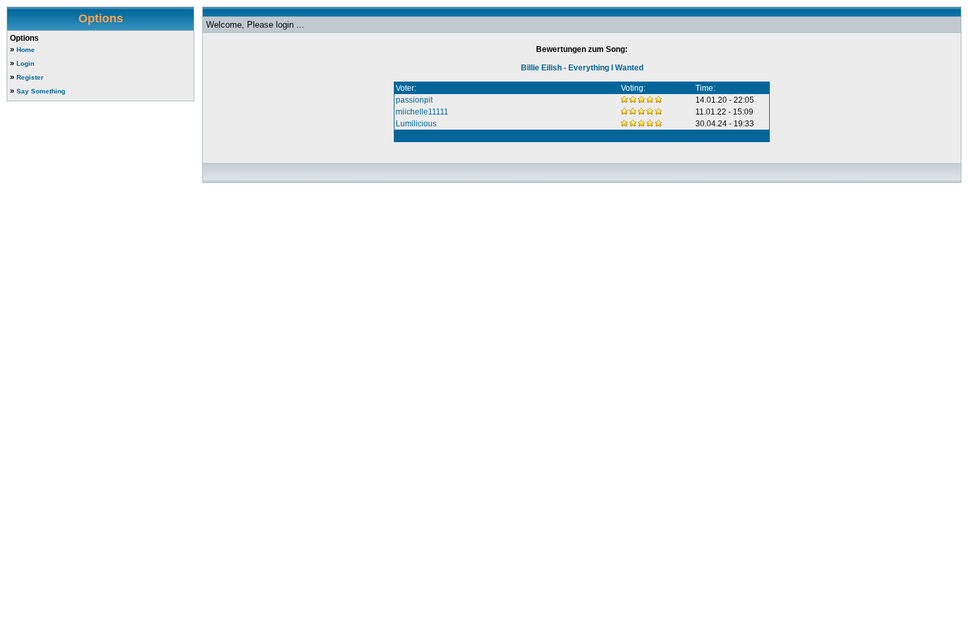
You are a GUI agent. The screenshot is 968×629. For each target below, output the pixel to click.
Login (25, 63)
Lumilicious (416, 123)
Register (29, 77)
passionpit (414, 100)
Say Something (40, 91)
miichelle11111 (422, 111)
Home (25, 49)
